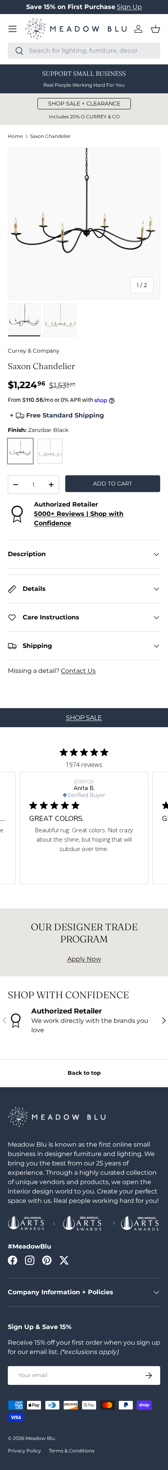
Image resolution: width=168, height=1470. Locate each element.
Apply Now (84, 959)
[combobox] (84, 51)
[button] (155, 28)
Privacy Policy (24, 1451)
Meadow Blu (40, 1438)
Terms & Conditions (72, 1451)
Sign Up (129, 7)
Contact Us (78, 670)
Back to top (84, 1072)
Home (15, 136)
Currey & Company (33, 350)
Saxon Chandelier (50, 136)
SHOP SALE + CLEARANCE (84, 103)
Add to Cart (112, 483)
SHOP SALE (84, 717)
